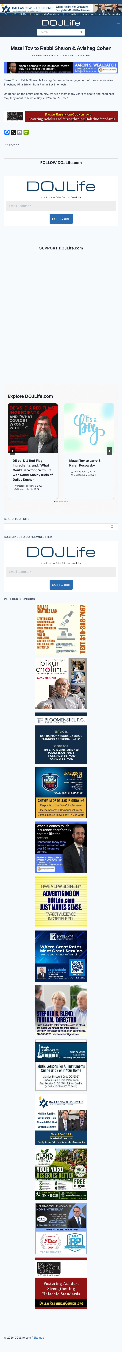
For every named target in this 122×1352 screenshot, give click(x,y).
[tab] (54, 501)
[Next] (109, 451)
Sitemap (39, 1337)
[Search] (112, 526)
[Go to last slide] (12, 451)
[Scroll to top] (3, 1261)
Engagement (12, 144)
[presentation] (33, 428)
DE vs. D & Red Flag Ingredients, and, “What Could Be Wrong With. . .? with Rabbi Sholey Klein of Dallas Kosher (33, 470)
